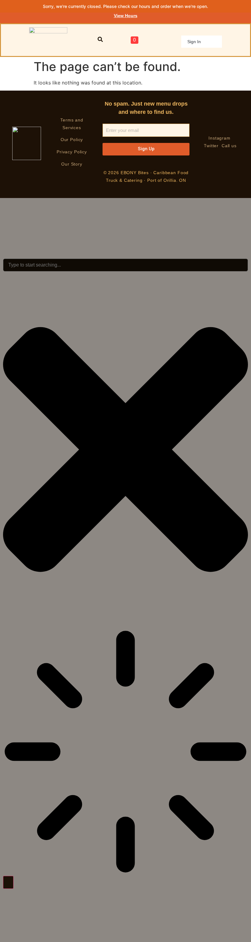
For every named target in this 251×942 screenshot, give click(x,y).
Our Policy (72, 139)
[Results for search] (125, 752)
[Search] (8, 882)
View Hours (125, 15)
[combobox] (125, 265)
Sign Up (146, 148)
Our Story (71, 164)
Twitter (211, 145)
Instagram (220, 138)
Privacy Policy (72, 151)
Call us (229, 145)
